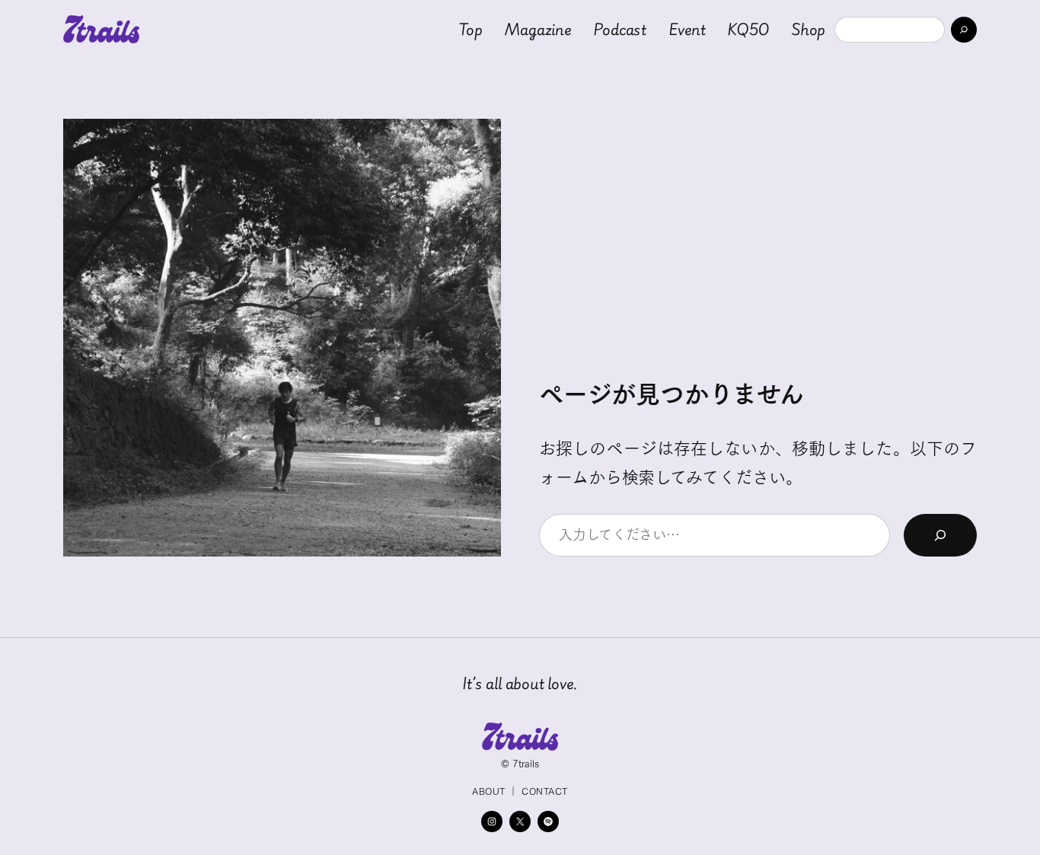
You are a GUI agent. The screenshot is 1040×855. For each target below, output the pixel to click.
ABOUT (488, 791)
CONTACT (544, 791)
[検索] (964, 30)
